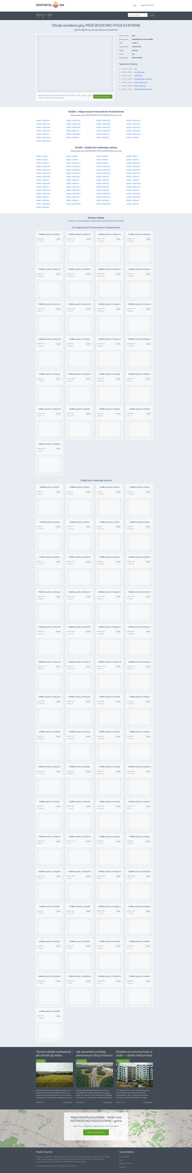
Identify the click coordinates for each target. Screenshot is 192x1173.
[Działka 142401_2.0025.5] (49, 542)
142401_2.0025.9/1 (43, 120)
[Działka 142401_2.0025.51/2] (139, 394)
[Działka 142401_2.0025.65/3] (49, 464)
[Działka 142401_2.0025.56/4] (139, 891)
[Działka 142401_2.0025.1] (49, 507)
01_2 (43, 14)
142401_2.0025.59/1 (103, 197)
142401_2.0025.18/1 (73, 124)
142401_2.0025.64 (132, 200)
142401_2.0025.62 (102, 200)
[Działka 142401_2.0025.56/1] (49, 891)
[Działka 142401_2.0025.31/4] (139, 324)
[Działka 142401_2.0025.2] (79, 507)
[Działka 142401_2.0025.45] (109, 787)
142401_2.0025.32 (72, 130)
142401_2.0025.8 (132, 159)
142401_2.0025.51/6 (43, 137)
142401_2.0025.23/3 (73, 127)
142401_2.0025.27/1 (43, 170)
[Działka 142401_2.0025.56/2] (79, 891)
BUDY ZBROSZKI (140, 86)
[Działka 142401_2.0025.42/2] (139, 359)
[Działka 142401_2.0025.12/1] (79, 254)
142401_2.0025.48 (72, 187)
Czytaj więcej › (68, 1102)
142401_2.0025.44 (72, 183)
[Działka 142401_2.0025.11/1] (79, 577)
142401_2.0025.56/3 (103, 193)
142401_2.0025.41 (132, 180)
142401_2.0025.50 (102, 187)
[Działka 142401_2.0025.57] (49, 926)
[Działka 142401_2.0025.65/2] (49, 996)
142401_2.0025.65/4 (73, 204)
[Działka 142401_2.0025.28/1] (79, 647)
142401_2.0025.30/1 (133, 170)
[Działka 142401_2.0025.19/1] (49, 612)
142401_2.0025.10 (42, 163)
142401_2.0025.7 (102, 159)
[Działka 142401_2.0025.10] (49, 577)
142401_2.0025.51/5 (73, 190)
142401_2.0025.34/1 (43, 176)
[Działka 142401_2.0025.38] (49, 752)
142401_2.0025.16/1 (133, 163)
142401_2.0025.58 (72, 197)
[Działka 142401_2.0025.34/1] (49, 717)
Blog (134, 5)
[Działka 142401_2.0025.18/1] (79, 289)
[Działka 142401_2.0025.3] (109, 507)
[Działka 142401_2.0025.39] (79, 752)
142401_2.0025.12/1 (73, 120)
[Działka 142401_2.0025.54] (109, 857)
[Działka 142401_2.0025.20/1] (109, 289)
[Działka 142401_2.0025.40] (109, 752)
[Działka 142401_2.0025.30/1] (139, 647)
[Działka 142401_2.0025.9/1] (49, 254)
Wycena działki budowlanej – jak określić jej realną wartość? (54, 1055)
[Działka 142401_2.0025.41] (139, 752)
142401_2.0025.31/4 (133, 127)
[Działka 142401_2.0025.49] (109, 394)
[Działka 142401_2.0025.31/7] (79, 682)
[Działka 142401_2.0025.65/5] (109, 996)
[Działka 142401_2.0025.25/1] (109, 324)
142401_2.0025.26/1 (133, 166)
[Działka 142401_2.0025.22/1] (79, 612)
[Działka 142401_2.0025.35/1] (79, 717)
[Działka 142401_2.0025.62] (109, 961)
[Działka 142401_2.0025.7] (109, 542)
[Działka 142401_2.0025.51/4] (49, 857)
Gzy (133, 54)
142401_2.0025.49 (102, 134)
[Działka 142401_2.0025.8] (139, 542)
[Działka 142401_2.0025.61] (79, 961)
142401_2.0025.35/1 (73, 176)
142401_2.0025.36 (102, 176)
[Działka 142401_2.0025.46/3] (79, 394)
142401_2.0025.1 (42, 156)
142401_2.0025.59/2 (133, 197)
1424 (38, 14)
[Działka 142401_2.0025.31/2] (49, 682)
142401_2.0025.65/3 (43, 141)
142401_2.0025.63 (132, 137)
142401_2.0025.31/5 (43, 130)
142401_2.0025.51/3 (133, 187)
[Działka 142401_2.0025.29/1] (109, 647)
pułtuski (135, 50)
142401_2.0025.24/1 (103, 166)
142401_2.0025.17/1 (43, 124)
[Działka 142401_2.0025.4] (139, 507)
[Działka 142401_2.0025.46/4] (139, 787)
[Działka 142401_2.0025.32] (79, 359)
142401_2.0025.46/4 (133, 183)
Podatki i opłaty (123, 1061)
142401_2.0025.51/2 (133, 134)
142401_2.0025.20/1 (103, 124)
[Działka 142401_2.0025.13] (109, 577)
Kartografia (81, 1061)
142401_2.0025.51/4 (43, 190)
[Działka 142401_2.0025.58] (79, 926)
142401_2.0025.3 (102, 156)
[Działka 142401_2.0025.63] (139, 429)
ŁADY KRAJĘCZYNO (140, 82)
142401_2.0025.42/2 (133, 130)
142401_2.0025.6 (72, 159)
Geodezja (41, 1061)
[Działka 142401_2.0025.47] (49, 822)
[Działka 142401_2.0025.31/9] (139, 682)
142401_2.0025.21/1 (133, 124)
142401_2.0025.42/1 (43, 183)
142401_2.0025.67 (132, 204)
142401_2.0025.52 (72, 137)
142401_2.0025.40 (102, 180)
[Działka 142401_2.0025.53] (109, 429)
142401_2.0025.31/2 (43, 173)
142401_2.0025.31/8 (103, 173)
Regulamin (122, 1167)
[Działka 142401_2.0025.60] (49, 961)
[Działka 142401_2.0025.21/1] (139, 289)
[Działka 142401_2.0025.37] (139, 717)
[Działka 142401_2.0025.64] (139, 961)
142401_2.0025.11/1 (73, 163)
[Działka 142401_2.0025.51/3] (139, 822)
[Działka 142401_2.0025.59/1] (109, 926)
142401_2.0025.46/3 (73, 134)
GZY (135, 69)
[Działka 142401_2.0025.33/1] (109, 359)
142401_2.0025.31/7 (73, 173)
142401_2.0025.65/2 (43, 204)
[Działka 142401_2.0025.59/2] (139, 926)
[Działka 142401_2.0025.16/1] (139, 577)
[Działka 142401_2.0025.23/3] (79, 324)
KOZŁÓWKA (138, 76)
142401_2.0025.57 (42, 197)
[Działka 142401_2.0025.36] (109, 717)
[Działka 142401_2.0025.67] (139, 996)
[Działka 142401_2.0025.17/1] (49, 289)
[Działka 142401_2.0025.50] (109, 822)
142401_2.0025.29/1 (103, 170)
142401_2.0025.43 (42, 134)
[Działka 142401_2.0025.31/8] (109, 682)
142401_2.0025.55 (132, 190)
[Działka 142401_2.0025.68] (49, 1031)
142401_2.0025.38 (42, 180)
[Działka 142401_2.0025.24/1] (109, 612)
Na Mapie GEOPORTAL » (103, 96)
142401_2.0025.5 (42, 159)
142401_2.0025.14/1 (103, 120)
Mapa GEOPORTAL (147, 5)
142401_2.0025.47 (42, 187)
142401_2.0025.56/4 (133, 193)
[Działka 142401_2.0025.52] (79, 429)
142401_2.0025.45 (102, 183)
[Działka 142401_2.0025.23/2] (49, 324)
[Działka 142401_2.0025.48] (79, 822)
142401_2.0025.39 (72, 180)
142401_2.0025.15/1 (133, 120)
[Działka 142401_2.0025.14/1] (109, 254)
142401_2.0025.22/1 (73, 166)
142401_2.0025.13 (102, 163)
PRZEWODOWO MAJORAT (143, 89)
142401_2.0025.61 (72, 200)
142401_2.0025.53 (102, 137)
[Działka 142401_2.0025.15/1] (139, 254)
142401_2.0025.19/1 (43, 166)
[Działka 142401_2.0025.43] (49, 394)
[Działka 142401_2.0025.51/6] (49, 429)
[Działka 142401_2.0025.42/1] (49, 787)
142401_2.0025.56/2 (73, 193)
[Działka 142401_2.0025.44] (79, 787)
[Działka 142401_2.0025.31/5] (49, 359)
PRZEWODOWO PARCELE (143, 79)
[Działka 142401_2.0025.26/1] (139, 612)
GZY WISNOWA (139, 72)
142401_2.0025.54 (102, 190)
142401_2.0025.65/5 (103, 204)
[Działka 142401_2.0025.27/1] (49, 647)
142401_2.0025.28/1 (73, 170)
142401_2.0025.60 (42, 200)
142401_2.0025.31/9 (133, 173)
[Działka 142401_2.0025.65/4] (79, 996)
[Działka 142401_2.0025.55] (139, 857)
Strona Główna (124, 1157)
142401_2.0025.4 (132, 156)
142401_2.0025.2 (72, 156)
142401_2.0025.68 (42, 207)
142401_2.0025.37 (132, 176)
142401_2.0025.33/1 (103, 130)
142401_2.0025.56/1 (43, 193)
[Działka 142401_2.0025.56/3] (109, 891)
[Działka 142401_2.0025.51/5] (79, 857)
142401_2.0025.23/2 (43, 127)
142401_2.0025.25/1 (103, 127)
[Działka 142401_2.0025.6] (79, 542)
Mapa (58, 239)
